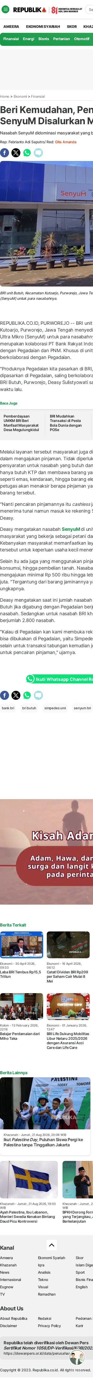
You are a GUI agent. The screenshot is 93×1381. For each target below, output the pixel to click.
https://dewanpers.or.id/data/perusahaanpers (42, 1353)
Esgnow (6, 1287)
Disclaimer (8, 1325)
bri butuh (29, 708)
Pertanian (61, 38)
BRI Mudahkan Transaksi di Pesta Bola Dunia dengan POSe (66, 423)
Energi (28, 38)
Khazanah (8, 1265)
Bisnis (43, 38)
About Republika (13, 1318)
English (82, 1287)
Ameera (6, 1257)
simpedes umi (55, 708)
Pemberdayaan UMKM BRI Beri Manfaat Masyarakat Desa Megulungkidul (22, 423)
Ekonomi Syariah (43, 26)
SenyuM (71, 529)
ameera (11, 26)
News (5, 1272)
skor (71, 26)
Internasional (10, 1279)
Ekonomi (20, 96)
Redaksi (44, 1318)
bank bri (8, 708)
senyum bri (82, 708)
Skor (79, 1257)
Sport (80, 1272)
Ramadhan (47, 1294)
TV (2, 1294)
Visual (43, 1287)
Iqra (41, 1265)
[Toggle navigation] (5, 9)
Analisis (44, 1272)
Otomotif (81, 38)
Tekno (43, 1279)
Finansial (11, 38)
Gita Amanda (65, 142)
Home (4, 96)
